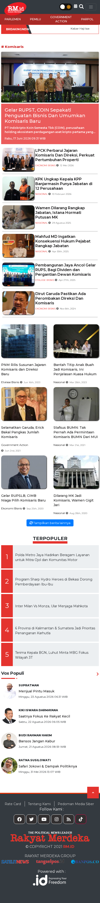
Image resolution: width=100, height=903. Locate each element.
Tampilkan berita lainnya (51, 523)
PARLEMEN (13, 19)
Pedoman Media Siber (76, 804)
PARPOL (87, 19)
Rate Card (13, 804)
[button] (75, 6)
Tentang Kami (39, 804)
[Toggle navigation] (91, 6)
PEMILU (35, 19)
